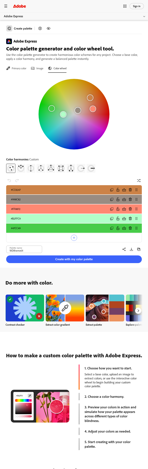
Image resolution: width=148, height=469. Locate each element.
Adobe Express (13, 16)
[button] (125, 6)
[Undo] (9, 181)
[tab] (16, 68)
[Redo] (17, 181)
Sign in (136, 6)
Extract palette (94, 324)
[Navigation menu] (6, 6)
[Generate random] (139, 181)
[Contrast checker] (40, 28)
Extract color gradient (58, 324)
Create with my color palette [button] (74, 259)
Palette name (16, 247)
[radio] (10, 168)
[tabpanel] (74, 124)
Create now (24, 308)
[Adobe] (19, 6)
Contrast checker (15, 324)
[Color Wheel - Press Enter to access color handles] (74, 114)
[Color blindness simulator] (48, 28)
